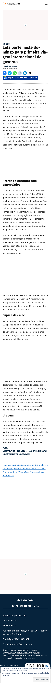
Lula (5, 454)
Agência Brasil (11, 66)
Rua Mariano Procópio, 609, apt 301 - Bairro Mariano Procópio (25, 632)
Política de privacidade (14, 615)
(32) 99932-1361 (21, 639)
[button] (5, 73)
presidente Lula (15, 454)
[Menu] (46, 4)
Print (30, 73)
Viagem (27, 454)
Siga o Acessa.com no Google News (22, 78)
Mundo (6, 44)
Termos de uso (10, 620)
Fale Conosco (9, 625)
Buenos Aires (19, 451)
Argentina (7, 451)
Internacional (39, 451)
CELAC (29, 451)
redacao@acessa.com (21, 644)
